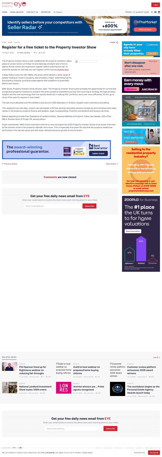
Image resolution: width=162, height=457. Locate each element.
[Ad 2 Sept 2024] (141, 170)
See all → (156, 357)
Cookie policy (87, 453)
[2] (141, 49)
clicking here (63, 69)
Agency (76, 384)
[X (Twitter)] (152, 12)
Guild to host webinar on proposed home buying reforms (86, 370)
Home (4, 42)
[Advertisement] (141, 310)
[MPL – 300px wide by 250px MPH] (141, 111)
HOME (4, 12)
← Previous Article (9, 164)
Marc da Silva (25, 53)
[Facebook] (155, 12)
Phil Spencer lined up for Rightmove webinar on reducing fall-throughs (32, 370)
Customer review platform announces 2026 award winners (141, 370)
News (10, 42)
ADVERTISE (45, 12)
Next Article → (112, 164)
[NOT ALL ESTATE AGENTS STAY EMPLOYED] (141, 136)
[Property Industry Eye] (14, 5)
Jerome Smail (33, 377)
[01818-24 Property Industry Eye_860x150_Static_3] (60, 149)
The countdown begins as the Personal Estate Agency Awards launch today (143, 389)
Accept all (154, 453)
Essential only (139, 453)
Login (155, 5)
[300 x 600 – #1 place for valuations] (141, 234)
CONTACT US (32, 12)
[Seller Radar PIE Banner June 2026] (81, 26)
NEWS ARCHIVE (16, 12)
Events (17, 42)
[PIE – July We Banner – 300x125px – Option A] (141, 85)
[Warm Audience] (141, 67)
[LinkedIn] (159, 12)
